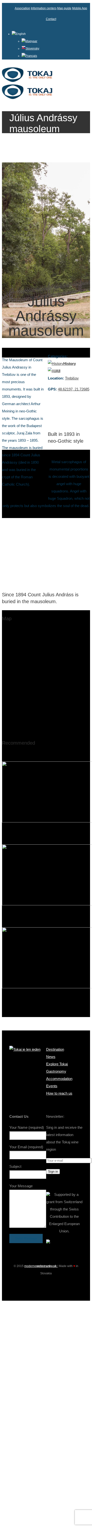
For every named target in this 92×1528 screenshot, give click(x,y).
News (50, 1057)
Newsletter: (55, 1116)
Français (31, 56)
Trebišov (72, 378)
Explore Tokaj (57, 1064)
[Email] (55, 1284)
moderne (40, 1266)
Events (51, 1086)
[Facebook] (37, 1284)
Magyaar (31, 41)
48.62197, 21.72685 (73, 389)
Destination (55, 1049)
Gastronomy (56, 1071)
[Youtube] (46, 1284)
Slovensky (32, 48)
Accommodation (59, 1079)
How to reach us (59, 1093)
